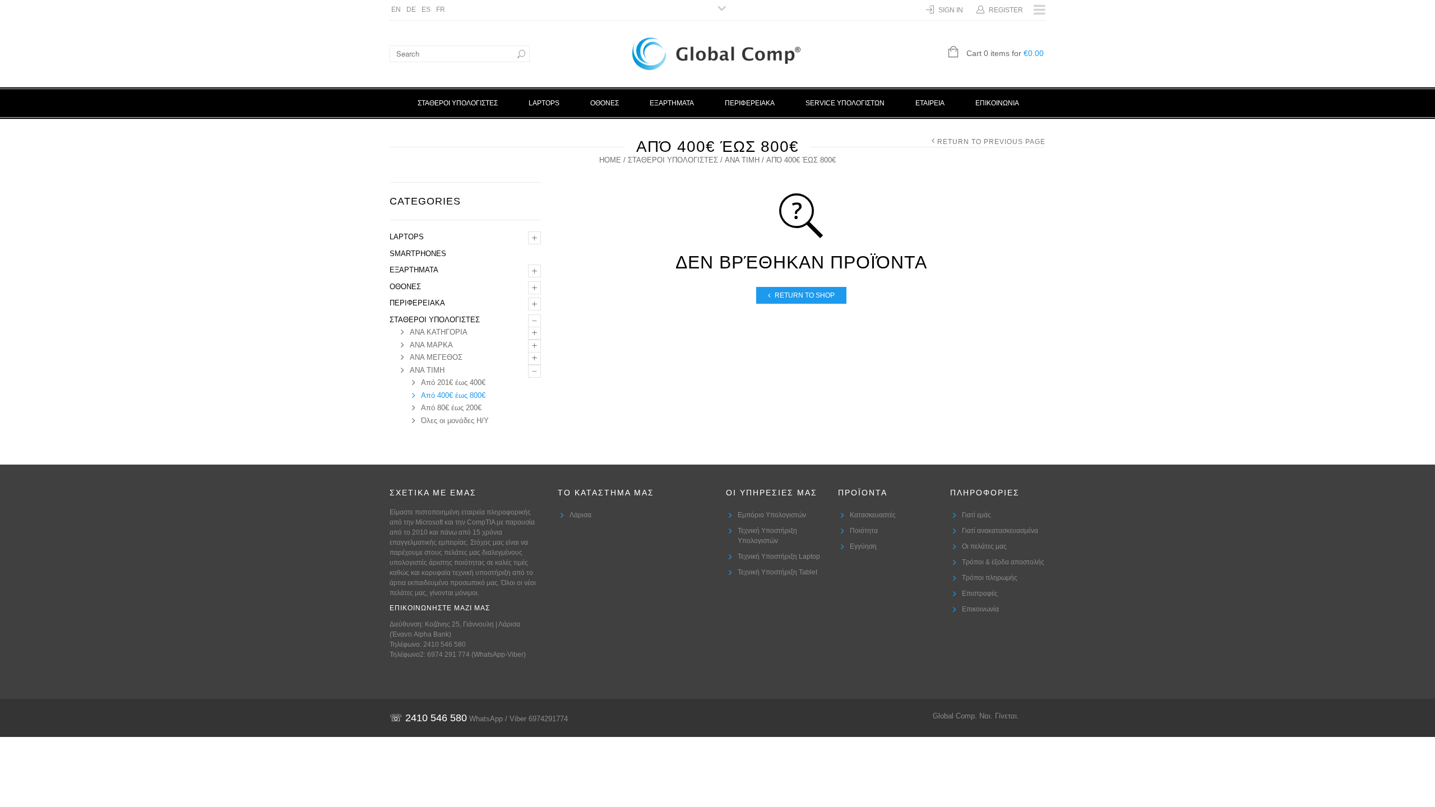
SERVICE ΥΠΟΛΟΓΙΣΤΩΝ (845, 103)
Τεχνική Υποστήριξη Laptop (779, 556)
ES (426, 9)
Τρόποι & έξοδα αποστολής (1003, 562)
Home (610, 160)
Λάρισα (580, 515)
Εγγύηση (863, 546)
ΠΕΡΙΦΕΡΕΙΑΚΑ (750, 103)
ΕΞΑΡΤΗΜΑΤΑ (672, 103)
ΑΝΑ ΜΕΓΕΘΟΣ (436, 357)
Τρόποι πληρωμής (989, 578)
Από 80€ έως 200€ (451, 408)
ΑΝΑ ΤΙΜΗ (742, 160)
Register (1006, 10)
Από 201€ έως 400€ (453, 382)
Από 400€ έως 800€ (453, 395)
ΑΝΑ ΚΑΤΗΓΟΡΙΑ (438, 332)
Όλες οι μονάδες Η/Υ (455, 420)
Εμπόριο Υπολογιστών (772, 515)
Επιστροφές (980, 593)
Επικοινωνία (980, 609)
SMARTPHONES (418, 253)
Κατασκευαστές (873, 515)
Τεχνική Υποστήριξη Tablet (777, 572)
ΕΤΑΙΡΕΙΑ (930, 103)
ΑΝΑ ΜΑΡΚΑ (431, 345)
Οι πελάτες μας (984, 546)
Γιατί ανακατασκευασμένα (1000, 531)
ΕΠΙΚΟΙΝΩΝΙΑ (997, 103)
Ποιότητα (864, 531)
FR (440, 9)
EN (396, 9)
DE (411, 9)
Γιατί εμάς (976, 515)
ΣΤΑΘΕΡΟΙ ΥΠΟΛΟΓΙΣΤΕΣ (458, 103)
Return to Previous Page (991, 142)
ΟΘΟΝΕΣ (604, 103)
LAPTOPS (544, 103)
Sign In (950, 10)
